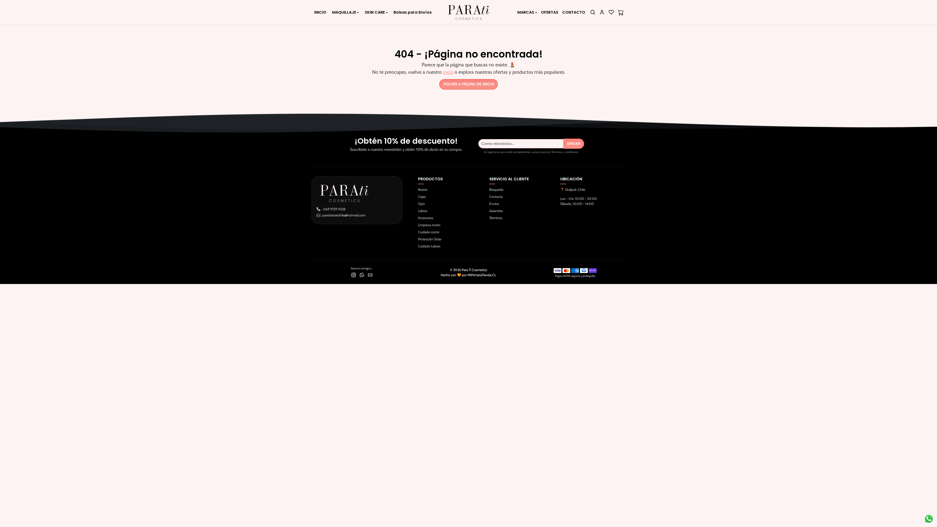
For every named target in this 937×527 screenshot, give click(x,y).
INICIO (320, 12)
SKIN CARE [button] (375, 12)
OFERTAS (549, 12)
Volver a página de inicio (468, 84)
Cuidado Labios (429, 246)
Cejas (422, 196)
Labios (423, 211)
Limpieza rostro (429, 225)
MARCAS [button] (525, 12)
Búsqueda (496, 189)
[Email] (370, 274)
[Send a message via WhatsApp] (929, 519)
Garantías (496, 211)
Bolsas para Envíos (413, 12)
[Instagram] (353, 274)
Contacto (496, 196)
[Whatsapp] (362, 274)
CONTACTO (573, 12)
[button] (592, 12)
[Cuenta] (602, 12)
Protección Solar (429, 239)
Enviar (574, 143)
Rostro (423, 189)
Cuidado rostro (428, 232)
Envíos (494, 204)
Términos (495, 218)
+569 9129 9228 (333, 209)
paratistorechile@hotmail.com (343, 215)
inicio (448, 72)
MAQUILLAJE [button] (344, 12)
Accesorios (425, 218)
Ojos (421, 204)
